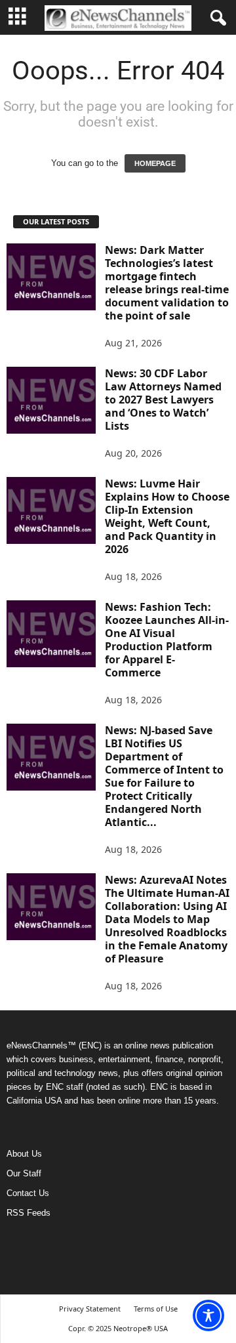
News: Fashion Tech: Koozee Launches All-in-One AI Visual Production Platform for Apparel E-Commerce (167, 640)
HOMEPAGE (155, 163)
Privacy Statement (90, 1308)
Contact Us (28, 1193)
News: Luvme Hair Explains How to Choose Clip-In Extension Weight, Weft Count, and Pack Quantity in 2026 (167, 516)
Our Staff (24, 1173)
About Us (24, 1154)
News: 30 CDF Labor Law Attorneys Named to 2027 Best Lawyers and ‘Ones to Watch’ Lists (163, 399)
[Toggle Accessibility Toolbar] (208, 1315)
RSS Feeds (28, 1213)
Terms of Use (156, 1308)
